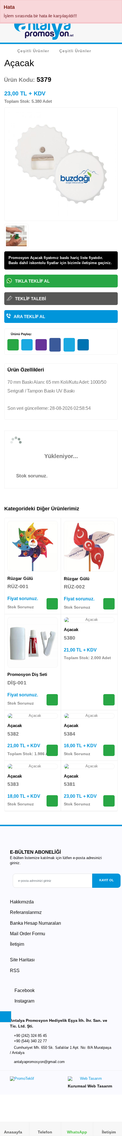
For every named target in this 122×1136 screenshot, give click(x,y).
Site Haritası (22, 959)
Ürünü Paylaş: (21, 334)
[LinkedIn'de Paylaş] (83, 344)
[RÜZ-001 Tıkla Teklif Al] (52, 603)
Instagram (23, 1001)
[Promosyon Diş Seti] (32, 642)
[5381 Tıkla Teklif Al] (109, 801)
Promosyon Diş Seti (27, 674)
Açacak (71, 629)
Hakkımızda (22, 901)
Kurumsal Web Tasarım (90, 1086)
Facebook (24, 990)
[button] (111, 31)
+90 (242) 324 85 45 (30, 1035)
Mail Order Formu (27, 933)
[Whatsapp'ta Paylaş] (13, 344)
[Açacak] (89, 620)
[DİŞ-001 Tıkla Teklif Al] (52, 699)
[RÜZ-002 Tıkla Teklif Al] (109, 603)
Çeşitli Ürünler (33, 51)
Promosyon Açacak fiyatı (30, 258)
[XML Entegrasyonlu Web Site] (34, 1080)
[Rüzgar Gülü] (32, 546)
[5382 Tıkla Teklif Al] (52, 750)
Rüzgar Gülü (20, 578)
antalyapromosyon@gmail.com (39, 1062)
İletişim (17, 944)
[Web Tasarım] (90, 1079)
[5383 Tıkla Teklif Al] (52, 801)
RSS (15, 970)
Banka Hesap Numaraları (35, 923)
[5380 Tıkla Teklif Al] (109, 699)
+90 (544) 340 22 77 (30, 1041)
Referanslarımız (26, 912)
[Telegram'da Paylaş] (27, 344)
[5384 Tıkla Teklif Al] (109, 750)
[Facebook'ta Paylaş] (55, 345)
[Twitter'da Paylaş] (69, 345)
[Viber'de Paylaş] (41, 344)
